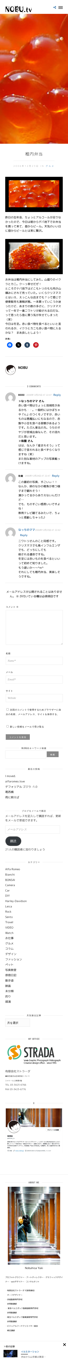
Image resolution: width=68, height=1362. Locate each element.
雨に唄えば (12, 797)
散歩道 (9, 980)
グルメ (50, 166)
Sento (9, 917)
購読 (13, 841)
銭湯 (8, 1002)
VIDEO (9, 927)
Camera (10, 885)
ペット (9, 964)
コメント (12, 606)
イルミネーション (30, 1351)
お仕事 (9, 938)
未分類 (9, 991)
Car (7, 890)
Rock (8, 911)
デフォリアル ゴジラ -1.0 (21, 787)
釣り (8, 996)
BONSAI (10, 880)
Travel (9, 922)
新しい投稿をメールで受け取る (27, 726)
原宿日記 (10, 975)
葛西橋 (9, 792)
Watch (9, 933)
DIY (7, 896)
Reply (57, 395)
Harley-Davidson (16, 901)
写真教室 (10, 970)
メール (9, 672)
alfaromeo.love (15, 781)
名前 (8, 653)
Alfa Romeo (12, 869)
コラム (9, 949)
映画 (8, 986)
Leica (8, 906)
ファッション (13, 959)
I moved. (10, 776)
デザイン (10, 954)
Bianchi (10, 874)
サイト (9, 690)
